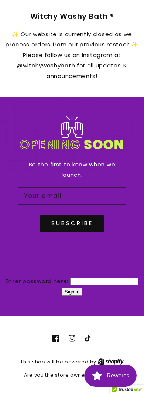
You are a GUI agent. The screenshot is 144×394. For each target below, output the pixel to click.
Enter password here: (37, 281)
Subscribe (72, 223)
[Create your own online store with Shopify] (111, 361)
